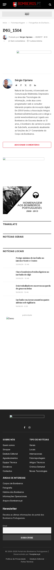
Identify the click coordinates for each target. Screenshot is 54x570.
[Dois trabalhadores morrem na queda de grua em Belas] (8, 289)
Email (5, 526)
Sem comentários (18, 41)
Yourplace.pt (34, 554)
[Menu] (4, 4)
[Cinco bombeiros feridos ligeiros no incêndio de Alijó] (8, 275)
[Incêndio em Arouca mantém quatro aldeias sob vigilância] (8, 303)
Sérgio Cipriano (26, 37)
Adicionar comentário (27, 145)
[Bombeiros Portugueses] (27, 4)
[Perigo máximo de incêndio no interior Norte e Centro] (8, 261)
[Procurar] (49, 4)
